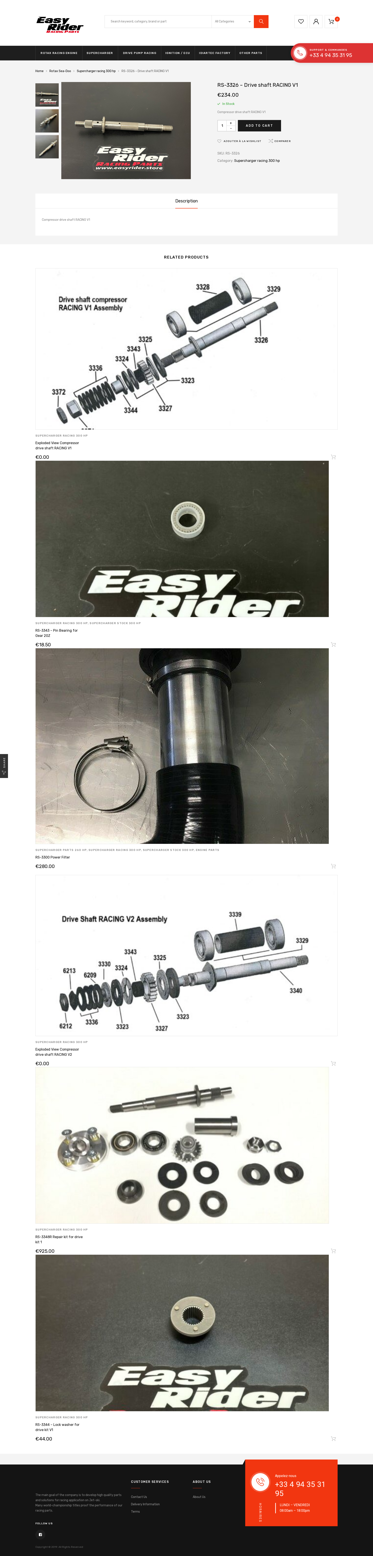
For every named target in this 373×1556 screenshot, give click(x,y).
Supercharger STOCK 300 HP (115, 623)
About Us (199, 1497)
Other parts (250, 53)
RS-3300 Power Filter (52, 857)
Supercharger (100, 53)
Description (186, 201)
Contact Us (139, 1497)
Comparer (282, 141)
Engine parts (208, 850)
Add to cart (259, 126)
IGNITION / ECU (177, 53)
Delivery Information (145, 1504)
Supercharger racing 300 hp (96, 71)
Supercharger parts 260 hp (61, 850)
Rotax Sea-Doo (60, 71)
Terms (135, 1511)
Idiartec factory (214, 53)
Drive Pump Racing (139, 53)
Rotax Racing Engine (58, 53)
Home (39, 71)
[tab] (186, 201)
